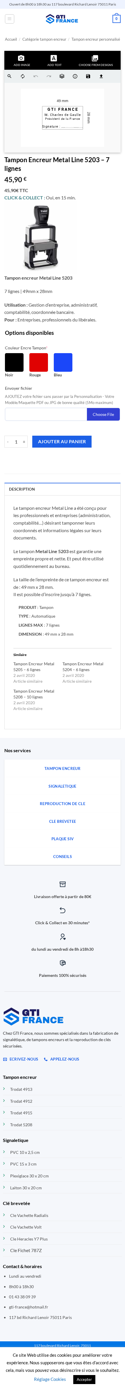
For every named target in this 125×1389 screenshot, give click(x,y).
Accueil (11, 39)
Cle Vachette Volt (26, 1226)
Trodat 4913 (21, 1089)
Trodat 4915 (21, 1112)
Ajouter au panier (62, 441)
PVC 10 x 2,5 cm (25, 1152)
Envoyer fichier (18, 388)
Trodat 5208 (21, 1124)
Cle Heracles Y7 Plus (29, 1238)
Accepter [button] (84, 1379)
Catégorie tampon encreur (44, 39)
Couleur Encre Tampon (26, 347)
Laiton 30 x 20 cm (26, 1187)
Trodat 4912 (21, 1101)
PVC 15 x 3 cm (23, 1163)
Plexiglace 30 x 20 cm (29, 1175)
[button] (9, 19)
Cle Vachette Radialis (29, 1215)
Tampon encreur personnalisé (96, 39)
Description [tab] (22, 489)
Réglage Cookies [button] (50, 1379)
